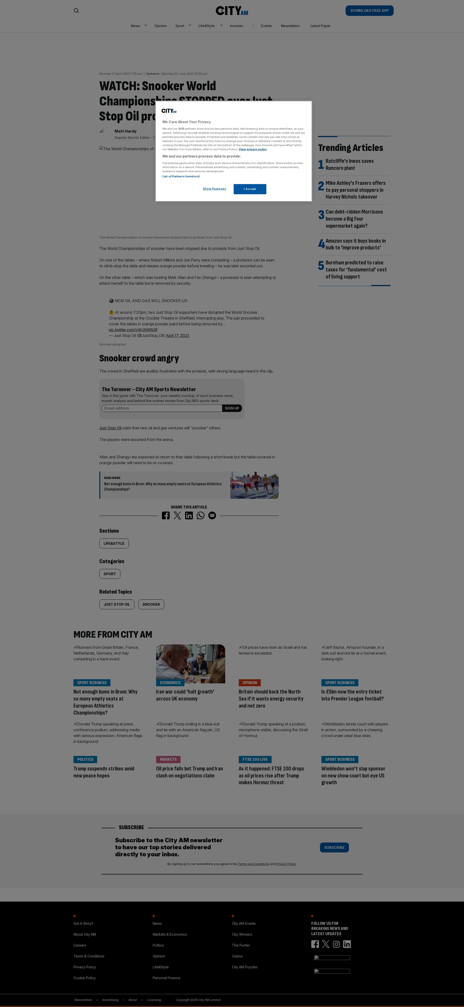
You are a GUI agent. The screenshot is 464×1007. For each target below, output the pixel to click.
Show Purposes (214, 188)
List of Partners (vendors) (181, 176)
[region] (233, 151)
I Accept (250, 189)
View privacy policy (253, 149)
